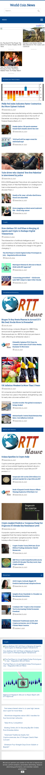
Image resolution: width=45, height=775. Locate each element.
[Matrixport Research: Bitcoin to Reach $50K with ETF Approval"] (22, 692)
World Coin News (22, 5)
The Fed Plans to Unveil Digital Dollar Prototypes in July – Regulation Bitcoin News (22, 665)
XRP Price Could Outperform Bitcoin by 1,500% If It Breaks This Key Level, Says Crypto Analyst (27, 562)
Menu (4, 20)
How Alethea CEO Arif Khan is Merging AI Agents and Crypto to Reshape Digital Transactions (20, 231)
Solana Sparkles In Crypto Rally (15, 457)
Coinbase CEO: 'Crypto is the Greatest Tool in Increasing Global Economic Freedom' (27, 609)
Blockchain (6, 575)
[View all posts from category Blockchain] (41, 575)
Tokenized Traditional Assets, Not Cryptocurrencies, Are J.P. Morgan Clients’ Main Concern (25, 623)
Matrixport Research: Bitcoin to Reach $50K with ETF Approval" (21, 695)
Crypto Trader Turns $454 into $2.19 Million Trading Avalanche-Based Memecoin (26, 548)
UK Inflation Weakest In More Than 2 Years (21, 385)
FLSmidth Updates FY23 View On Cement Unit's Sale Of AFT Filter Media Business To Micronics (27, 344)
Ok (22, 772)
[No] (42, 767)
